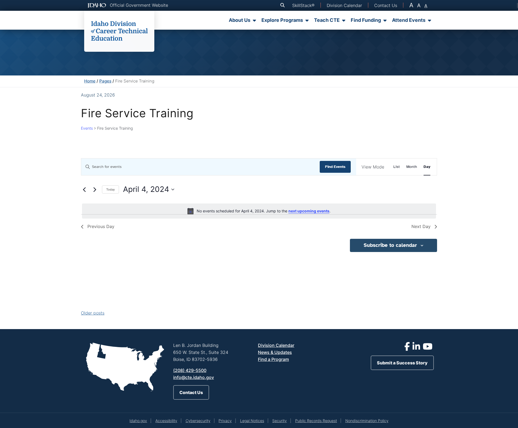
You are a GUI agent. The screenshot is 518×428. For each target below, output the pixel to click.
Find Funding (366, 20)
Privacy (225, 420)
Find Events (335, 166)
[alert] (259, 211)
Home (90, 81)
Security (279, 420)
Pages (105, 81)
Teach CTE (327, 20)
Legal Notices (252, 420)
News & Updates (275, 352)
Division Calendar (276, 345)
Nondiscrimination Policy (366, 420)
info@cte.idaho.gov (193, 377)
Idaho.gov (138, 420)
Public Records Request (316, 420)
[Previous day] (84, 189)
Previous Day (100, 226)
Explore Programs (282, 20)
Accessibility (166, 420)
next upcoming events (308, 211)
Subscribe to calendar (390, 245)
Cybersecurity (198, 420)
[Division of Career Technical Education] (119, 31)
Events (87, 128)
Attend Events (408, 20)
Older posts (92, 313)
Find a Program (273, 359)
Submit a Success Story (402, 362)
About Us (239, 20)
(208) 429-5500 (189, 370)
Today (110, 189)
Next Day (421, 226)
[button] (283, 5)
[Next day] (94, 189)
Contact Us (191, 392)
